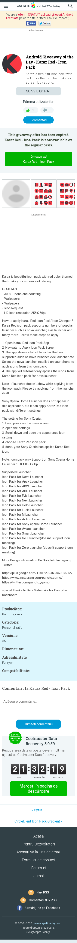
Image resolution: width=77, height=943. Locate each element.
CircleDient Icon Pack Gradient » (38, 821)
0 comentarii (38, 120)
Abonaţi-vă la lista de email (38, 852)
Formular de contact (38, 860)
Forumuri (38, 868)
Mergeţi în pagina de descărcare (38, 788)
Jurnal (38, 876)
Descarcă (38, 159)
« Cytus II (38, 810)
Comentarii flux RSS (43, 900)
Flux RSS (43, 892)
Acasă (38, 836)
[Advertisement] (38, 42)
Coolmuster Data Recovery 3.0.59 (41, 741)
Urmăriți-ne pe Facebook (42, 908)
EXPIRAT (38, 91)
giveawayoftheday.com (47, 923)
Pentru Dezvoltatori (38, 844)
